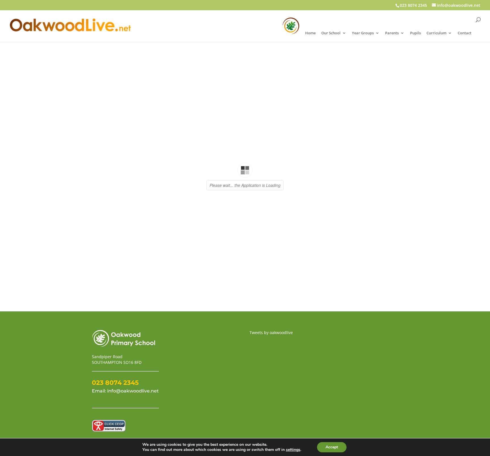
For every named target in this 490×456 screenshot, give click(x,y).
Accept (332, 447)
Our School (331, 33)
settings (293, 449)
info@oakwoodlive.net (133, 391)
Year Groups (363, 33)
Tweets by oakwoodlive (271, 332)
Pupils (415, 33)
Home (310, 33)
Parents (392, 33)
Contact (464, 33)
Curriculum (436, 33)
